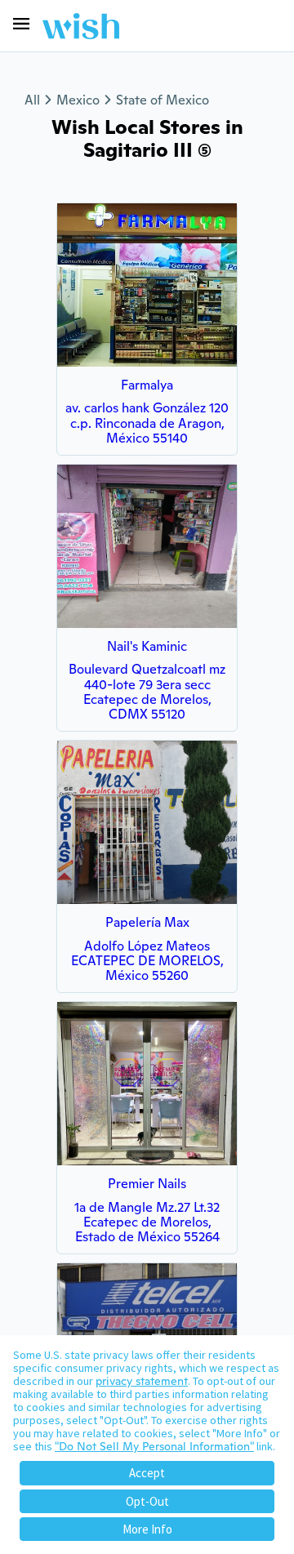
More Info (147, 1529)
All (32, 100)
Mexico (78, 100)
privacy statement (142, 1381)
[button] (21, 23)
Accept (147, 1473)
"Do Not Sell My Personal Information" (154, 1446)
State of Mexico (162, 100)
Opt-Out (147, 1501)
